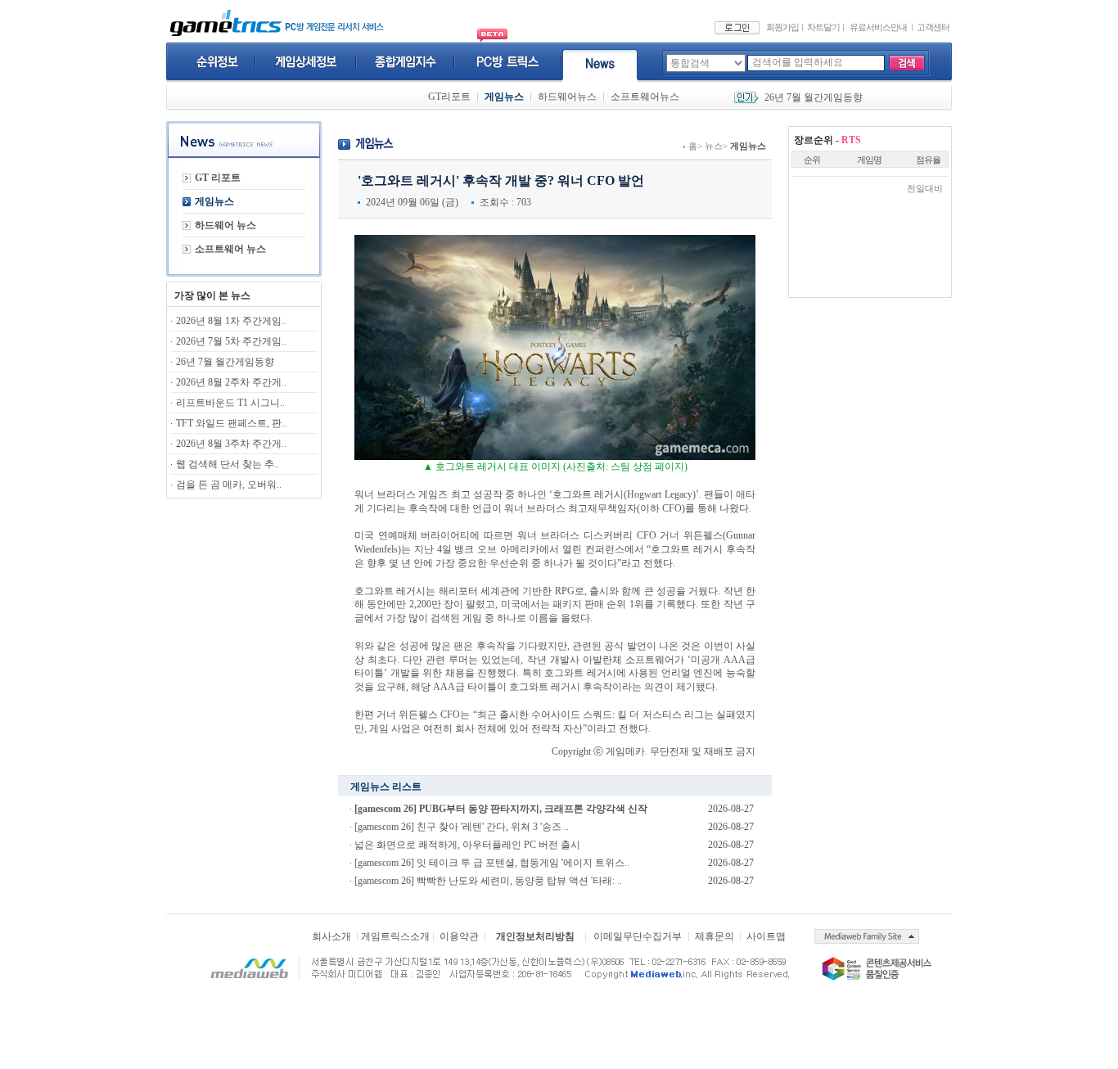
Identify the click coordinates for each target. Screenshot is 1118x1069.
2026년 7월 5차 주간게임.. (231, 341)
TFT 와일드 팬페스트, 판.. (231, 423)
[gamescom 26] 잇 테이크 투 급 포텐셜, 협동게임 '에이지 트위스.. (491, 862)
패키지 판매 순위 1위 (598, 604)
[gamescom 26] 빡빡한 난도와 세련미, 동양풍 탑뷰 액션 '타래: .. (488, 880)
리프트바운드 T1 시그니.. (230, 402)
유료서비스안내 (878, 27)
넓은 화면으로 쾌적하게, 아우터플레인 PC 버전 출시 (467, 844)
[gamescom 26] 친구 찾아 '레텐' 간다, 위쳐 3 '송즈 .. (461, 826)
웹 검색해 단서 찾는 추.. (227, 464)
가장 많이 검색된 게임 (434, 618)
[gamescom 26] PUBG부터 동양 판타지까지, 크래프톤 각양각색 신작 (500, 808)
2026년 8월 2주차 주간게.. (231, 382)
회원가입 (782, 27)
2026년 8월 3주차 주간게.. (231, 443)
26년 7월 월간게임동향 (813, 97)
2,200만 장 (431, 604)
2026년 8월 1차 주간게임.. (231, 321)
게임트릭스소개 (395, 936)
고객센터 (933, 27)
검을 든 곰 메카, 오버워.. (229, 484)
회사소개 (331, 936)
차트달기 (823, 27)
